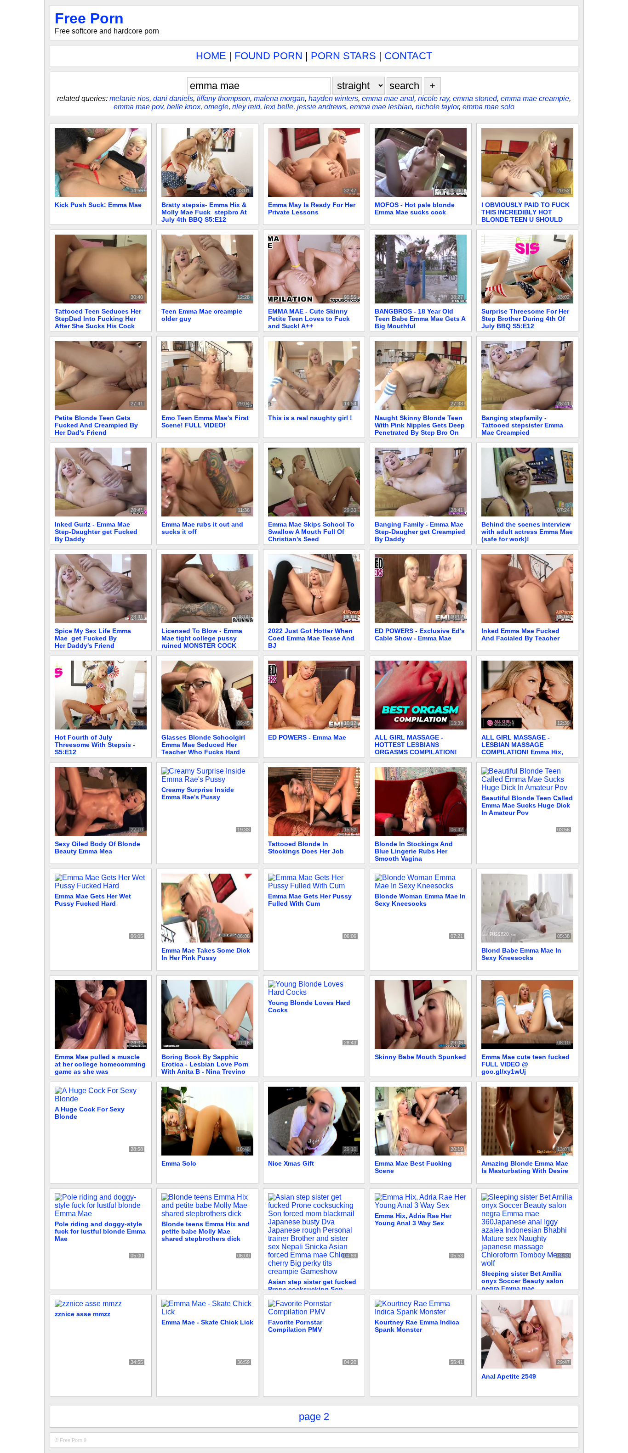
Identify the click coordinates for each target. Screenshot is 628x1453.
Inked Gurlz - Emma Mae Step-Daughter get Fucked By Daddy (96, 532)
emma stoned (475, 98)
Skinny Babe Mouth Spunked (420, 1056)
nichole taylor (437, 107)
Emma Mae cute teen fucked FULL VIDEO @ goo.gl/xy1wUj (525, 1064)
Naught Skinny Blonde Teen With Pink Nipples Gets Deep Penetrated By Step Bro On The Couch (420, 428)
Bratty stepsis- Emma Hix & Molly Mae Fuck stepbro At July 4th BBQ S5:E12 (204, 212)
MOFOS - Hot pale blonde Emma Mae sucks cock (415, 208)
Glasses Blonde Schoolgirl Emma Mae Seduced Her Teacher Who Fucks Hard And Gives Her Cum (203, 748)
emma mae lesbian (381, 107)
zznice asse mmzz (82, 1314)
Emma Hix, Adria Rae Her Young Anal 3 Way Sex (413, 1219)
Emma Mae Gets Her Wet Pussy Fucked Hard (93, 899)
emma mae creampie (535, 98)
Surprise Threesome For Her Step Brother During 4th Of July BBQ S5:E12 (525, 319)
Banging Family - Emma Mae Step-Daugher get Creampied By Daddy (420, 532)
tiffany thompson (223, 98)
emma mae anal (388, 98)
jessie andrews (321, 107)
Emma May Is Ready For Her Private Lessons (311, 208)
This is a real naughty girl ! (310, 417)
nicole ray (433, 98)
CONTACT (408, 56)
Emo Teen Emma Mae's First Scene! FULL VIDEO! (205, 421)
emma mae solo (488, 107)
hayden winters (333, 98)
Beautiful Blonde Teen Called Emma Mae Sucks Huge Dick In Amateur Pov (527, 805)
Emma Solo (178, 1163)
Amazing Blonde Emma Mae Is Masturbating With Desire (524, 1167)
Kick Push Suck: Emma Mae (98, 204)
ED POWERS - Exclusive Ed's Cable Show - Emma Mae (420, 634)
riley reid (246, 107)
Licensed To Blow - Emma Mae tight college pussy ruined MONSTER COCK (201, 638)
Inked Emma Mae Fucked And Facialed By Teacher (520, 634)
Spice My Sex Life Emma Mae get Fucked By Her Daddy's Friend (93, 638)
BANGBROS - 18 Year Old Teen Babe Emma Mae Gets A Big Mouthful (420, 319)
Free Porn (89, 18)
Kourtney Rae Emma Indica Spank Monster (417, 1325)
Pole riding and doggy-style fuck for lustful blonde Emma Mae (100, 1231)
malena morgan (279, 98)
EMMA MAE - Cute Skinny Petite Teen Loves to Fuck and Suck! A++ (309, 319)
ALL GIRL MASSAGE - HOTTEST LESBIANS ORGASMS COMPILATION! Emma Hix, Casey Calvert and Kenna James (420, 752)
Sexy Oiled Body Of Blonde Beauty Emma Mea (97, 847)
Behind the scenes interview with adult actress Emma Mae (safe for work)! (527, 532)
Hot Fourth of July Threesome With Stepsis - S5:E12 (95, 745)
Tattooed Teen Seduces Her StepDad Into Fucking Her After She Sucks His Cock (98, 319)
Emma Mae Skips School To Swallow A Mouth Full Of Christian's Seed (311, 532)
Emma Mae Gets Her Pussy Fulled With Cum (310, 899)
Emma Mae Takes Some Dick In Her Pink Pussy (205, 954)
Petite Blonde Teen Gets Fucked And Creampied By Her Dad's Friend (96, 425)
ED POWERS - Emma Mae (307, 737)
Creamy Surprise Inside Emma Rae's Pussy (197, 793)
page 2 (314, 1416)
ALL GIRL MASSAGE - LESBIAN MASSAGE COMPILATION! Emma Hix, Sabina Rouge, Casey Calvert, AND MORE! (522, 752)
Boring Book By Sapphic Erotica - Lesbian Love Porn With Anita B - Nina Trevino (205, 1064)
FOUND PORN (268, 56)
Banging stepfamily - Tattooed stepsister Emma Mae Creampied (522, 425)
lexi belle (278, 107)
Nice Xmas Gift (291, 1163)
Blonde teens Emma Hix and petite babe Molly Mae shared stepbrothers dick (205, 1231)
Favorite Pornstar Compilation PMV (295, 1325)
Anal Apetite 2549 (508, 1376)
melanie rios (129, 98)
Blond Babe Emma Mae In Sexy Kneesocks (521, 954)
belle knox (183, 107)
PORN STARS (343, 56)
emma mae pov (138, 107)
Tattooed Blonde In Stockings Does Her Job (306, 847)
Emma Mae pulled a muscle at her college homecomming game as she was (100, 1064)
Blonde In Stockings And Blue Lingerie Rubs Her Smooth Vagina (414, 851)
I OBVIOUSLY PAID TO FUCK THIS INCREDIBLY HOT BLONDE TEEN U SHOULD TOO (525, 215)
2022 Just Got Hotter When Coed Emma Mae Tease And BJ (311, 638)
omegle (216, 107)
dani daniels (173, 98)
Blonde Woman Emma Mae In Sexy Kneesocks (420, 899)
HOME (211, 56)
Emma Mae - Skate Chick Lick (207, 1322)
